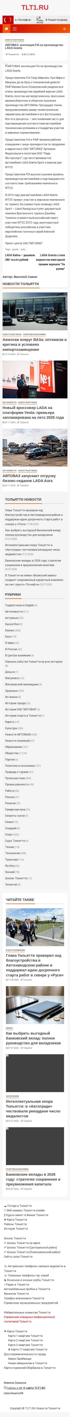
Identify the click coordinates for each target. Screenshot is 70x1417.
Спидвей (10, 828)
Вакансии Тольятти (16, 1293)
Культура (11, 728)
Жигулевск (12, 678)
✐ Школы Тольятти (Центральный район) (30, 1247)
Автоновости (9, 402)
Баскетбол (12, 624)
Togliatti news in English (19, 605)
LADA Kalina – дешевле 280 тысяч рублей (20, 257)
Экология (11, 884)
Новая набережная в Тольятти (27, 1363)
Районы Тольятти (15, 1224)
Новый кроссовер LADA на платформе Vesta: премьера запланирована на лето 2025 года (33, 413)
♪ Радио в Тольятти (16, 1284)
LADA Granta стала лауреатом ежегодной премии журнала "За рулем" (50, 262)
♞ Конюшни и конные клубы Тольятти (29, 1280)
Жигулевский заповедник (21, 684)
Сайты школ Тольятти (18, 1256)
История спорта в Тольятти (23, 715)
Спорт (9, 834)
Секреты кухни (15, 815)
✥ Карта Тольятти (15, 1219)
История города (15, 703)
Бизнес (9, 630)
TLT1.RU (35, 7)
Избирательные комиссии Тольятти (27, 1312)
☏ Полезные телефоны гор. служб (26, 1275)
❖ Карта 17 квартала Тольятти (27, 1349)
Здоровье (11, 690)
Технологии (12, 853)
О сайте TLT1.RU (34, 1388)
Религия (10, 803)
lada (23, 249)
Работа (9, 790)
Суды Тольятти (15, 840)
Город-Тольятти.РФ (13, 1393)
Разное (9, 797)
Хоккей (9, 872)
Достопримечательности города (25, 1354)
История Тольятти (16, 1228)
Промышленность (17, 784)
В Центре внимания (17, 655)
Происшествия (15, 778)
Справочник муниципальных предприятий (31, 1302)
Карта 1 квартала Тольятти (25, 1335)
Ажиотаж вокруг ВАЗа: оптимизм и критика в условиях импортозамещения (35, 345)
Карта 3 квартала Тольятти (25, 1345)
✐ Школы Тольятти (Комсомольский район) (32, 1252)
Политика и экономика (34, 334)
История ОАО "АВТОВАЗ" (21, 709)
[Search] (64, 29)
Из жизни (11, 697)
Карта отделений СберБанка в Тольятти (29, 1367)
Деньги (10, 672)
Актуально (12, 618)
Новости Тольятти (15, 1382)
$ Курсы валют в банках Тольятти (26, 1215)
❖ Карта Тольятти (15, 1331)
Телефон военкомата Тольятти (24, 1298)
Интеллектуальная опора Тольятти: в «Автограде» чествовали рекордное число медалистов (32, 550)
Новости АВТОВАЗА (14, 40)
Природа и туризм (16, 772)
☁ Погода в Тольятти (18, 1205)
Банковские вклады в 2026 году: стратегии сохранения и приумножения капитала (33, 1179)
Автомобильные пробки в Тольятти (27, 1289)
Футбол (10, 865)
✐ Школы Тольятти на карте (22, 1243)
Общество (12, 753)
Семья (9, 822)
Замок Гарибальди (19, 1358)
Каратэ (9, 721)
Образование (13, 747)
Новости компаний (17, 740)
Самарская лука (15, 809)
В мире (9, 642)
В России (11, 649)
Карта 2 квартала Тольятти (25, 1340)
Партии (9, 759)
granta (15, 249)
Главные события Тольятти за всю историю (34, 661)
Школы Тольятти (16, 878)
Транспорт (12, 859)
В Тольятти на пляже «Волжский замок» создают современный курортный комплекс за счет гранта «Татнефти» (34, 580)
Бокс (8, 636)
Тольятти (13, 54)
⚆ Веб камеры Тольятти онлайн (24, 1210)
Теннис (9, 847)
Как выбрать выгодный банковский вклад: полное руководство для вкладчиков (33, 1038)
